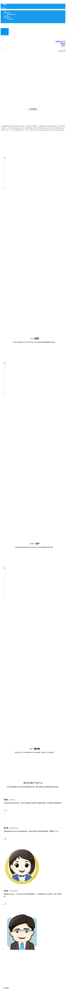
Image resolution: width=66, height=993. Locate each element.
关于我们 (3, 8)
